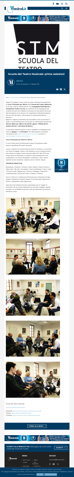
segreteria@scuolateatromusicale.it (18, 136)
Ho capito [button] (40, 474)
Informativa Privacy (50, 474)
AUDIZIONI (26, 466)
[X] (64, 89)
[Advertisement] (61, 128)
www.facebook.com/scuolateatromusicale (27, 411)
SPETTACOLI (26, 460)
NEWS (36, 460)
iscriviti (60, 448)
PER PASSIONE (35, 463)
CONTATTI (37, 466)
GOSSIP (25, 462)
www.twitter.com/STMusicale (21, 413)
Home (12, 98)
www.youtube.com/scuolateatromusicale (26, 415)
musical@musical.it (56, 460)
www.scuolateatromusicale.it (27, 134)
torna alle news (36, 426)
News (19, 81)
